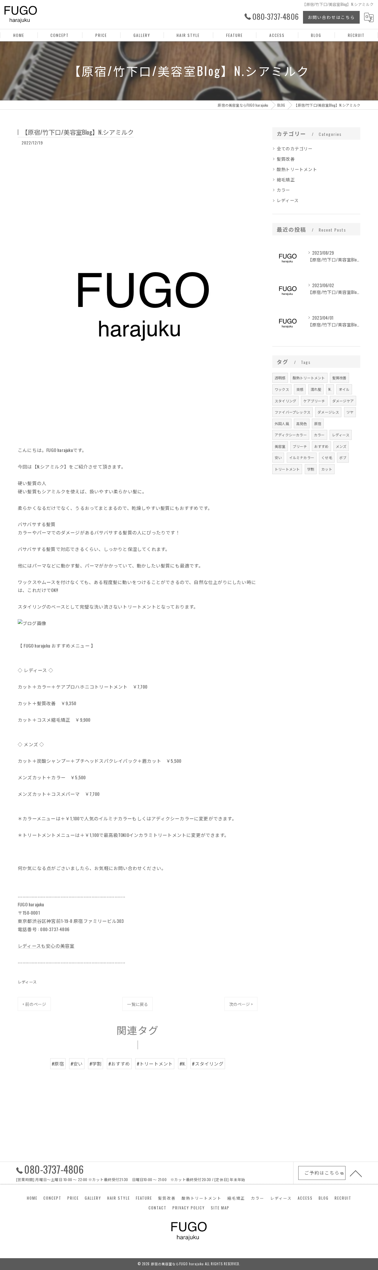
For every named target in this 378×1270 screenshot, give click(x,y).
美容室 (280, 446)
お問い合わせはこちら (331, 17)
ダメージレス (328, 411)
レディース (27, 982)
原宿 (317, 423)
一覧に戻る (137, 1004)
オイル (344, 389)
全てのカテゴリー (295, 148)
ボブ (342, 457)
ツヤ (349, 411)
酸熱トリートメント (297, 169)
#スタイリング (207, 1063)
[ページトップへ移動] (356, 1173)
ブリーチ (300, 446)
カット (326, 468)
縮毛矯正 (286, 179)
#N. (183, 1063)
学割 (310, 468)
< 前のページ (34, 1004)
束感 (299, 389)
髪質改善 (286, 159)
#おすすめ (119, 1063)
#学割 (95, 1063)
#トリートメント (155, 1063)
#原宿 (58, 1063)
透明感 (280, 377)
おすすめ (321, 446)
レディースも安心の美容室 (46, 945)
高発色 (301, 423)
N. (329, 389)
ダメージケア (343, 400)
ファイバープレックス (292, 411)
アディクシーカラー (291, 434)
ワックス (282, 389)
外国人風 (282, 423)
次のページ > (241, 1004)
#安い (77, 1063)
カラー (283, 190)
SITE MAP (220, 1208)
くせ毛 (326, 457)
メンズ (341, 446)
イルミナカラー (301, 457)
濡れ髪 (316, 389)
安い (278, 457)
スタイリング (285, 400)
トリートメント (287, 468)
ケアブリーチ (314, 400)
